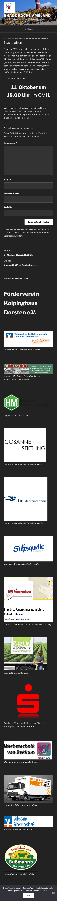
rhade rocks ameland (27, 16)
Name (7, 180)
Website (8, 207)
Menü (29, 29)
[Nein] (53, 893)
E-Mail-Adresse (12, 193)
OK (28, 895)
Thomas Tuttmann (39, 39)
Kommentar (10, 143)
